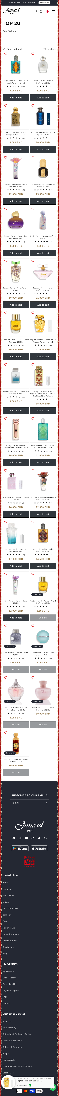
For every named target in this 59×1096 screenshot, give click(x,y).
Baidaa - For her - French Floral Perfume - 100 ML (16, 237)
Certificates (8, 1073)
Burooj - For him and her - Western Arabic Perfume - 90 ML (16, 446)
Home (5, 882)
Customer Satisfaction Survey (17, 1066)
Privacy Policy (9, 1028)
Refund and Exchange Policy (17, 1034)
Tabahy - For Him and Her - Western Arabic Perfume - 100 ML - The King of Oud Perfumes (43, 393)
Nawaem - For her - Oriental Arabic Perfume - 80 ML (16, 709)
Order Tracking (10, 984)
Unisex (6, 902)
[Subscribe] (46, 803)
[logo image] (11, 11)
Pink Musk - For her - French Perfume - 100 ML (43, 709)
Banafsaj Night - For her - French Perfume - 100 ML (43, 498)
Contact (6, 1003)
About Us (7, 1021)
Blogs (5, 953)
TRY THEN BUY (10, 908)
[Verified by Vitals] (30, 1085)
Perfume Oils (9, 928)
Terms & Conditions (12, 1041)
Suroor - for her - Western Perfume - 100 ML (16, 498)
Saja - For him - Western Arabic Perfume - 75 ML (43, 133)
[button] (35, 11)
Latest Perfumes (11, 934)
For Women (8, 895)
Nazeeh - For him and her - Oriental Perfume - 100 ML (16, 133)
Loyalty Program (11, 990)
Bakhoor (7, 915)
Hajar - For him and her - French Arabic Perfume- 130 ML (43, 446)
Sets (5, 921)
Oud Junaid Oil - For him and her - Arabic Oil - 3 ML (43, 185)
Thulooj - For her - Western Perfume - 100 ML (43, 82)
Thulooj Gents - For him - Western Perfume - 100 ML (16, 392)
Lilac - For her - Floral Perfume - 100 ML (16, 602)
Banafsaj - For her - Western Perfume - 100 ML (16, 185)
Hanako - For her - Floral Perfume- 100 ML (16, 289)
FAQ (5, 997)
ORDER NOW (44, 3)
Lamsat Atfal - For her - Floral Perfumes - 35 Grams (43, 654)
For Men (7, 889)
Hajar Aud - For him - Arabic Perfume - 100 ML (43, 550)
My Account (8, 971)
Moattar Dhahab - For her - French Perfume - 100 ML (43, 602)
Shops (6, 1053)
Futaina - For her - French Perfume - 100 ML (43, 289)
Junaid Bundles (10, 940)
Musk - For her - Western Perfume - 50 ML (43, 237)
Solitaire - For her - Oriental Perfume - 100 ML (16, 550)
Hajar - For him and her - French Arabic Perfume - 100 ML (15, 82)
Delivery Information (12, 1047)
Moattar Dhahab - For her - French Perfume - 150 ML (16, 341)
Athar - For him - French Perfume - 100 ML (16, 654)
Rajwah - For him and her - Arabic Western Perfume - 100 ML (43, 341)
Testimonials (9, 1060)
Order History (9, 978)
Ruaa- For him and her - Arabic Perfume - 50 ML (16, 760)
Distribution (8, 947)
